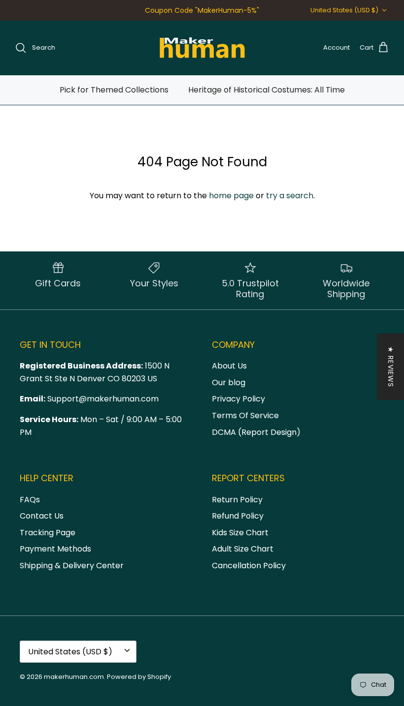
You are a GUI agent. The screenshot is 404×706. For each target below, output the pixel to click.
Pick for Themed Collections (114, 89)
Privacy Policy (238, 398)
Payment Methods (55, 548)
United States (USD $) (344, 10)
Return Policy (237, 499)
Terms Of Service (245, 415)
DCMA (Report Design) (256, 432)
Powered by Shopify (139, 676)
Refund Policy (238, 516)
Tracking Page (47, 532)
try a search (289, 195)
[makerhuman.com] (202, 48)
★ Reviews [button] (391, 366)
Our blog (228, 382)
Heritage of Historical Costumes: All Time (266, 89)
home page (231, 195)
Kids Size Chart (240, 532)
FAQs (30, 499)
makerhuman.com (74, 676)
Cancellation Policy (249, 565)
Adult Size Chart (242, 548)
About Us (229, 365)
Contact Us (42, 516)
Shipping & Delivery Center (72, 565)
